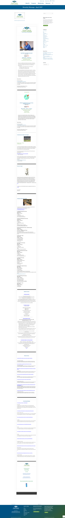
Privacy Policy (25, 514)
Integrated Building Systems (26, 318)
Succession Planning (45, 45)
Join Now (46, 512)
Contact (24, 515)
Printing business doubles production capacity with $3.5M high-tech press (26, 390)
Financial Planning (45, 36)
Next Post (39, 504)
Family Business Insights (26, 512)
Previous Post (13, 504)
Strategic (44, 44)
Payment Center (25, 513)
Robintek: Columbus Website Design (50, 517)
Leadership (44, 40)
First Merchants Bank (26, 294)
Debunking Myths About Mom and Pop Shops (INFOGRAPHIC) (24, 438)
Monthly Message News (46, 41)
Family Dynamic (45, 35)
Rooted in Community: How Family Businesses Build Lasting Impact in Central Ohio (48, 55)
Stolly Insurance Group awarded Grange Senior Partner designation (25, 374)
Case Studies (44, 33)
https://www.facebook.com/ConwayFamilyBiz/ (22, 153)
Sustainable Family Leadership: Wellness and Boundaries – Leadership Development (48, 58)
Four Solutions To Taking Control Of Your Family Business (24, 431)
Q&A (43, 43)
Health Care (44, 37)
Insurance (44, 39)
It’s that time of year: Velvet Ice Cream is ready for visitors (24, 379)
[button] (52, 3)
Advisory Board (45, 30)
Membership (25, 510)
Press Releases (44, 42)
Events (44, 34)
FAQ (24, 511)
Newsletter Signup (36, 511)
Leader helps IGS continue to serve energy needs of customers (24, 358)
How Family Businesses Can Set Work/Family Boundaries (24, 424)
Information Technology (46, 38)
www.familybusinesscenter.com (20, 209)
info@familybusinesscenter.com (16, 511)
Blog (43, 32)
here (17, 183)
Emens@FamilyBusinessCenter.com (26, 474)
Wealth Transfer (45, 46)
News (15, 20)
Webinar (44, 47)
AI (43, 31)
